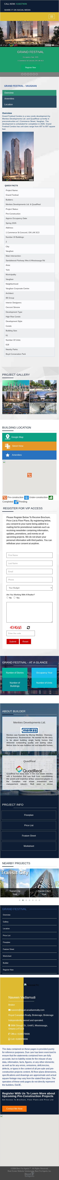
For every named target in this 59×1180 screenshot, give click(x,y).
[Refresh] (28, 628)
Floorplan (28, 815)
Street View (17, 446)
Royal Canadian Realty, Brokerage (31, 1015)
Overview (9, 93)
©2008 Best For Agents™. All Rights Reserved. (29, 1168)
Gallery (6, 922)
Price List (28, 825)
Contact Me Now (14, 1109)
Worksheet (29, 846)
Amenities (9, 98)
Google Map (17, 437)
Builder (5, 963)
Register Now (30, 67)
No (10, 598)
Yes (17, 598)
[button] (29, 475)
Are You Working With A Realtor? (20, 595)
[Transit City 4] (44, 883)
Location (8, 104)
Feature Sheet (29, 836)
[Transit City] (14, 883)
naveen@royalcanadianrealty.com (27, 1010)
